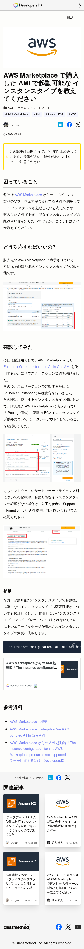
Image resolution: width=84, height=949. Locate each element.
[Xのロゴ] (68, 927)
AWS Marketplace (18, 114)
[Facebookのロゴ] (59, 927)
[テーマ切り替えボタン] (79, 5)
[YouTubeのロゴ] (78, 927)
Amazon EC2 (55, 114)
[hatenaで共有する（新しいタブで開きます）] (60, 124)
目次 (70, 16)
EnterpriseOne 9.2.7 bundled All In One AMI (36, 366)
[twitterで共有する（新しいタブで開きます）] (78, 124)
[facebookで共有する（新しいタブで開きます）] (69, 124)
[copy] (74, 645)
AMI (38, 114)
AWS (73, 114)
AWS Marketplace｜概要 (28, 721)
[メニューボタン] (6, 5)
